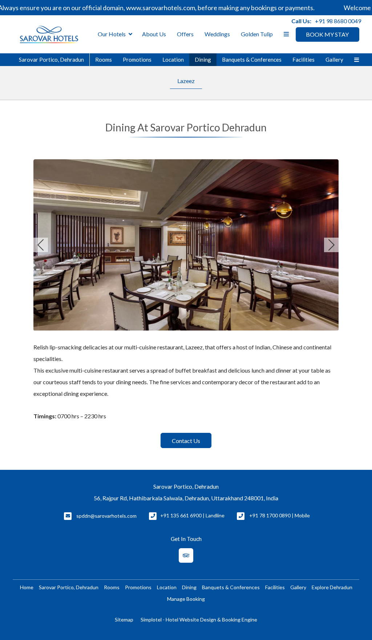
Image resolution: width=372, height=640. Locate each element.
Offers (185, 33)
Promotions (137, 59)
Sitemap (124, 619)
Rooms (103, 59)
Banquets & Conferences (252, 59)
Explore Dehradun (332, 587)
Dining (203, 59)
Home (26, 587)
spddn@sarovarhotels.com (106, 516)
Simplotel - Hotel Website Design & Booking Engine (199, 619)
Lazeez (186, 80)
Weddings (217, 33)
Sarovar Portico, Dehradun (51, 59)
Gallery (334, 59)
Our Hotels (112, 33)
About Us (154, 33)
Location (173, 59)
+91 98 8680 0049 (338, 20)
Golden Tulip (257, 33)
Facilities (303, 59)
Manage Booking (186, 599)
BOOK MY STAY (327, 34)
